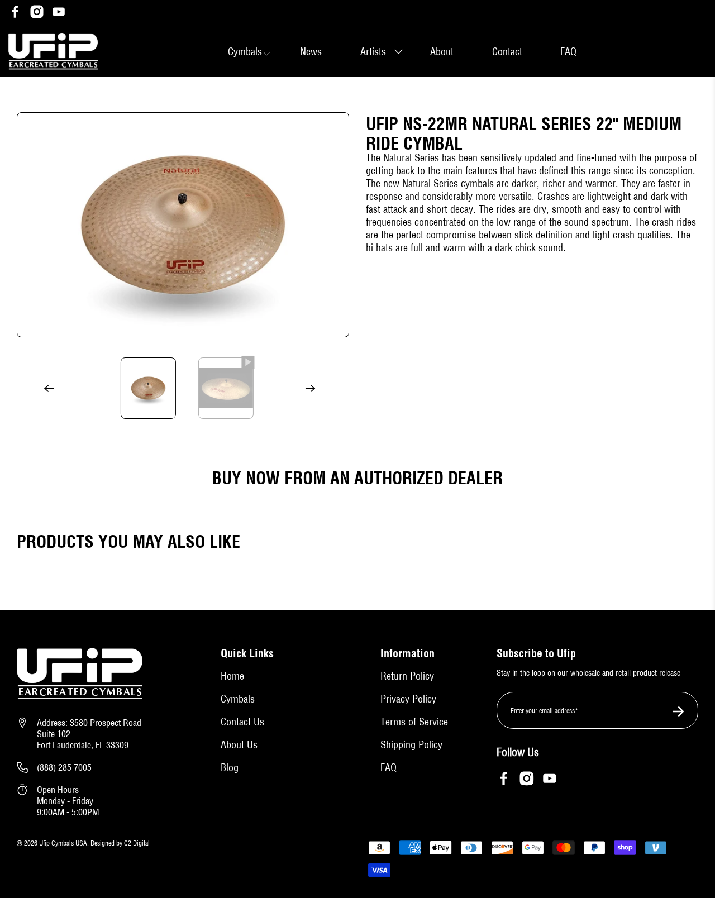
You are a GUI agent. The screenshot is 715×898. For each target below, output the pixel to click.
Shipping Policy (411, 744)
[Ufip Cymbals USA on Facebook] (15, 13)
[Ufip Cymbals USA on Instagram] (37, 13)
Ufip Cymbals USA (63, 843)
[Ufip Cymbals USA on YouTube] (58, 13)
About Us (239, 744)
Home (232, 676)
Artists (373, 51)
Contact (507, 51)
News (311, 51)
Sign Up (675, 711)
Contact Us (242, 721)
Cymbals (238, 698)
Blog (230, 767)
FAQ (568, 51)
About (442, 51)
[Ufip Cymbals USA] (53, 51)
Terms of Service (414, 721)
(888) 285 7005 (64, 767)
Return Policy (407, 676)
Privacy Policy (408, 698)
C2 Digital (136, 843)
